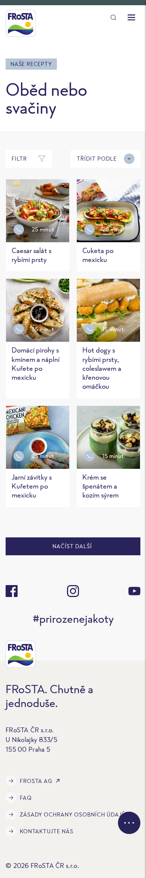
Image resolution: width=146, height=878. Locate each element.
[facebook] (12, 591)
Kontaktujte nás (46, 831)
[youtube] (134, 591)
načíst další (73, 546)
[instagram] (73, 591)
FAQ (26, 797)
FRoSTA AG (36, 780)
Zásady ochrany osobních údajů (73, 814)
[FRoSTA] (21, 23)
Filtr (19, 158)
